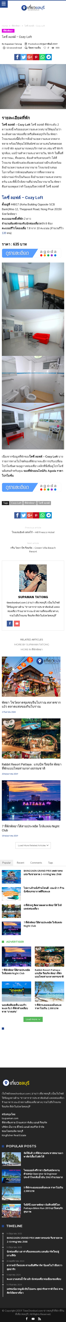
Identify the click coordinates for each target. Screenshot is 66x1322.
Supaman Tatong (13, 43)
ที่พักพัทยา (16, 26)
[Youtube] (33, 1319)
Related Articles (31, 639)
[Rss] (39, 1319)
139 (4, 233)
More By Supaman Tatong (31, 644)
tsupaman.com (10, 1118)
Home (5, 26)
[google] (30, 57)
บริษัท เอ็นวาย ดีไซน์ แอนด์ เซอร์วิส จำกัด (23, 1126)
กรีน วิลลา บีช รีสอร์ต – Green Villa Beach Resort (33, 547)
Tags (50, 862)
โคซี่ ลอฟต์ (44, 502)
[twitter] (24, 57)
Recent (20, 862)
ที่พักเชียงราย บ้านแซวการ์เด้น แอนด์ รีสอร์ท (24, 1122)
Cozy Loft (16, 502)
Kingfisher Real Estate (14, 1135)
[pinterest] (36, 57)
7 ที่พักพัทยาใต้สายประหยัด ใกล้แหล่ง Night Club (30, 828)
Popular (6, 862)
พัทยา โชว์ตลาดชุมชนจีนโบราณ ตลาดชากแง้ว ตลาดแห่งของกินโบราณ (31, 704)
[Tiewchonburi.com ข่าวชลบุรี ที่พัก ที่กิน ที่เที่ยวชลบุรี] (33, 4)
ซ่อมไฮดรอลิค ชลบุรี (12, 1131)
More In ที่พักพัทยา (32, 649)
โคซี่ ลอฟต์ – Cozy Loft (22, 197)
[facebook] (17, 57)
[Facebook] (27, 1319)
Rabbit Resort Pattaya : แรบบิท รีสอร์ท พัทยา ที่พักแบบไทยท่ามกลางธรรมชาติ (32, 766)
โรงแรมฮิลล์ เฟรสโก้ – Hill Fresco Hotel (33, 530)
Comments (36, 862)
